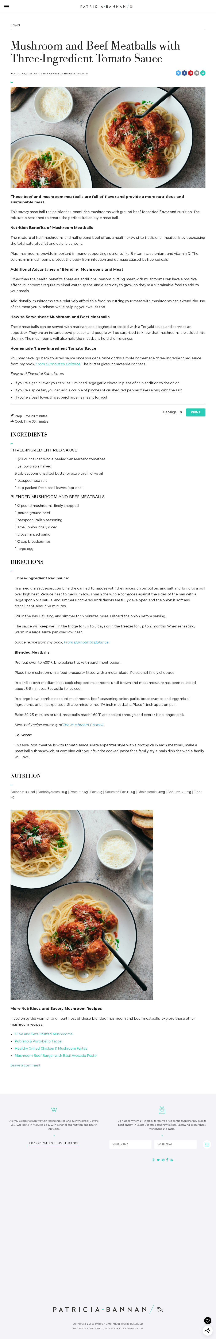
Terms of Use (135, 1328)
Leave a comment (25, 1065)
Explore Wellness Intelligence (54, 1142)
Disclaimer (96, 1328)
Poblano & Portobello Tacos (38, 1041)
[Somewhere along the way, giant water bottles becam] (178, 1184)
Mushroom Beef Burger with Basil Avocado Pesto (56, 1055)
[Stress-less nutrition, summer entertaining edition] (108, 1224)
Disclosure (79, 1328)
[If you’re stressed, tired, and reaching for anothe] (37, 1184)
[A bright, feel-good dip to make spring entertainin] (178, 1265)
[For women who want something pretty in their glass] (178, 1224)
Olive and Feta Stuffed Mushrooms (43, 1034)
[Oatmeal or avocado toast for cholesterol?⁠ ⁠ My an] (108, 1265)
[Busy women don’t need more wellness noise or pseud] (37, 1224)
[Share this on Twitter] (178, 73)
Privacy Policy (114, 1328)
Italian (15, 24)
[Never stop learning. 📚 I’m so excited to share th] (37, 1265)
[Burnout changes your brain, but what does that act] (108, 1184)
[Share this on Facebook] (184, 73)
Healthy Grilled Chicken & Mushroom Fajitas (51, 1048)
